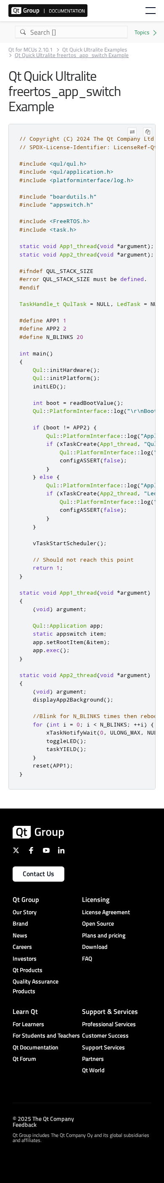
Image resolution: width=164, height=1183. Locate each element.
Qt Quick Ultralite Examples (94, 49)
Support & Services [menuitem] (110, 1011)
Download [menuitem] (95, 946)
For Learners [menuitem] (28, 1023)
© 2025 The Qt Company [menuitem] (43, 1118)
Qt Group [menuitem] (26, 899)
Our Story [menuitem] (25, 911)
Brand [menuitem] (20, 923)
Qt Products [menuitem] (27, 969)
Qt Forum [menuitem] (24, 1058)
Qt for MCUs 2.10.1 (30, 49)
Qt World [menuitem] (93, 1070)
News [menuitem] (20, 935)
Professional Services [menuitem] (109, 1023)
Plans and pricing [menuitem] (103, 935)
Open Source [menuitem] (98, 923)
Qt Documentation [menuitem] (35, 1047)
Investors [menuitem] (25, 958)
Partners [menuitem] (93, 1058)
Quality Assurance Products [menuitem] (35, 986)
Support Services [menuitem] (103, 1047)
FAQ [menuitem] (87, 958)
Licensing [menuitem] (95, 899)
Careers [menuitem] (22, 946)
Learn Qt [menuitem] (25, 1011)
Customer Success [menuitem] (105, 1035)
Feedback (25, 1124)
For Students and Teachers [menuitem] (46, 1035)
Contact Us (38, 874)
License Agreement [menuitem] (106, 911)
